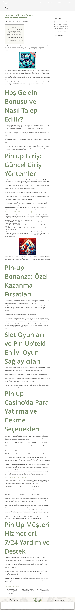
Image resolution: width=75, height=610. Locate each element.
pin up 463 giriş (7, 125)
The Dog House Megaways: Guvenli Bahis (60, 31)
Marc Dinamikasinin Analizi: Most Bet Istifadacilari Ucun (43, 590)
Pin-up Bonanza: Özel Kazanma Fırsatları (14, 32)
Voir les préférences (66, 604)
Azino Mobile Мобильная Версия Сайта (60, 24)
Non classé (25, 21)
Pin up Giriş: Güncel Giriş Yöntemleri (13, 31)
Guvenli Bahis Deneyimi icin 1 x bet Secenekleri (61, 26)
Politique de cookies (5, 607)
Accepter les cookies (38, 604)
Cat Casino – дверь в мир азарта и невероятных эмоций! (12, 590)
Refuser (52, 604)
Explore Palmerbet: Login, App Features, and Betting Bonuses (27, 590)
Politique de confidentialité (12, 607)
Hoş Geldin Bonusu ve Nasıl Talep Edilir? (14, 29)
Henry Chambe (9, 21)
